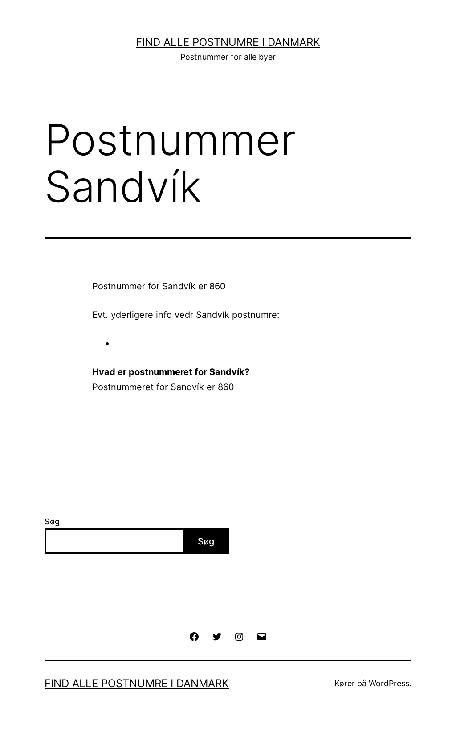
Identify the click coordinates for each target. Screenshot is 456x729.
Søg (52, 521)
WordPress (389, 683)
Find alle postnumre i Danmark (228, 42)
